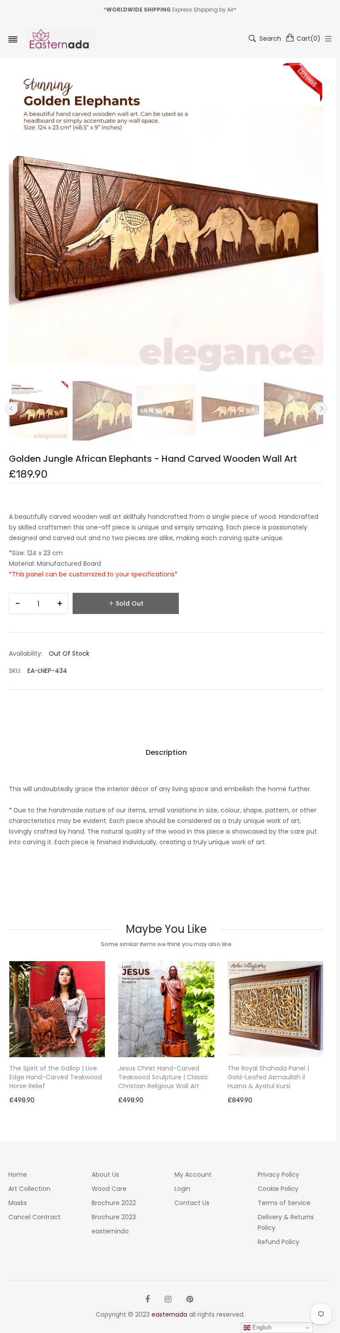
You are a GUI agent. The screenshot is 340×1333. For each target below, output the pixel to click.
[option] (38, 410)
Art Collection (29, 1188)
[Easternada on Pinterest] (189, 1299)
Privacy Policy (278, 1174)
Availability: (25, 653)
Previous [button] (11, 408)
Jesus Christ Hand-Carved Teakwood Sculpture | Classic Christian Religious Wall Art (54, 1077)
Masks (17, 1202)
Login (182, 1188)
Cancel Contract (34, 1217)
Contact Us (191, 1202)
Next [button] (321, 408)
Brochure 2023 (114, 1217)
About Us (105, 1174)
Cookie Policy (278, 1188)
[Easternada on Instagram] (168, 1299)
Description (166, 752)
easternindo (110, 1231)
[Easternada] (59, 38)
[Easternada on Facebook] (147, 1299)
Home (17, 1174)
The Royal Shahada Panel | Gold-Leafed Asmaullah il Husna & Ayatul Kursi (159, 1077)
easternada (169, 1314)
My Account (193, 1174)
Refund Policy (278, 1241)
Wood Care (109, 1188)
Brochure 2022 (114, 1202)
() (309, 38)
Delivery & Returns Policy (286, 1222)
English (261, 1327)
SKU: (15, 670)
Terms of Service (284, 1202)
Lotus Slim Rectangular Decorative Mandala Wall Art (271, 1073)
